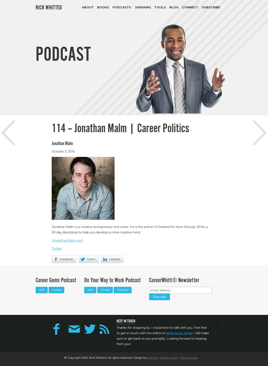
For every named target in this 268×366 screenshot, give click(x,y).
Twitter (57, 249)
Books (103, 7)
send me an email (179, 333)
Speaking (143, 7)
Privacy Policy (169, 357)
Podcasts (122, 7)
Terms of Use (188, 357)
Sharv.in (152, 357)
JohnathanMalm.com (67, 240)
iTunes (56, 290)
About (88, 7)
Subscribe (211, 7)
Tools (160, 7)
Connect (190, 7)
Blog (174, 7)
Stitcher (123, 290)
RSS (42, 290)
